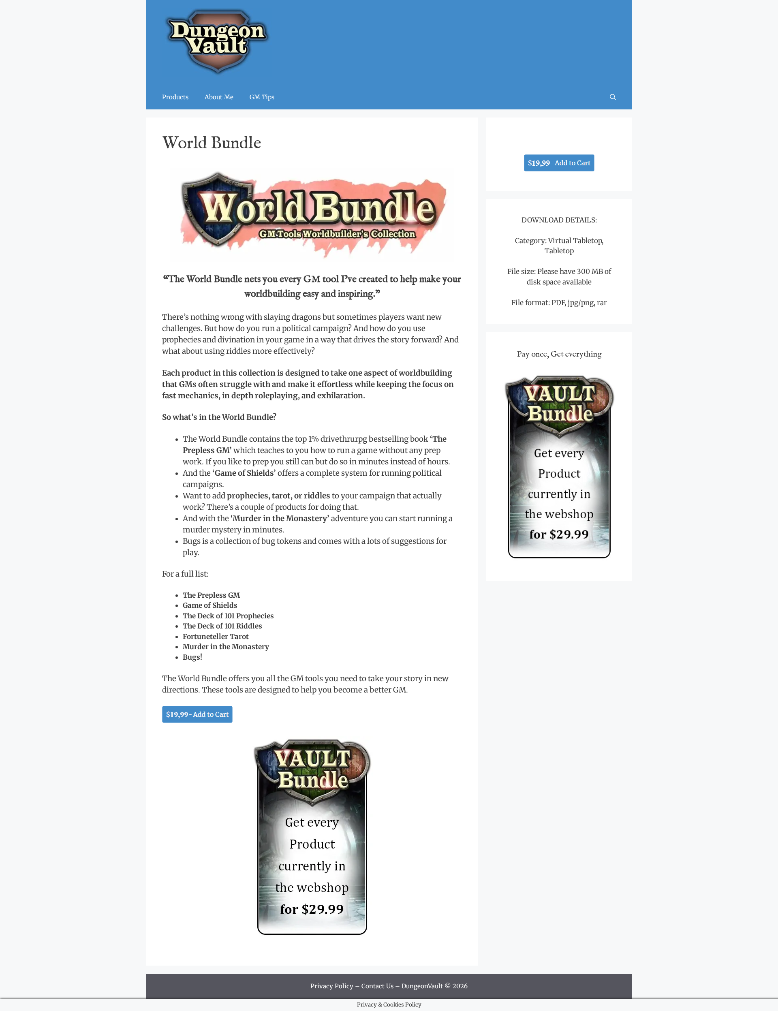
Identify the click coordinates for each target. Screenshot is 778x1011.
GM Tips (262, 97)
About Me (219, 97)
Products (175, 97)
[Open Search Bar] (613, 97)
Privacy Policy (331, 986)
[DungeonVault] (217, 42)
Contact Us (377, 986)
